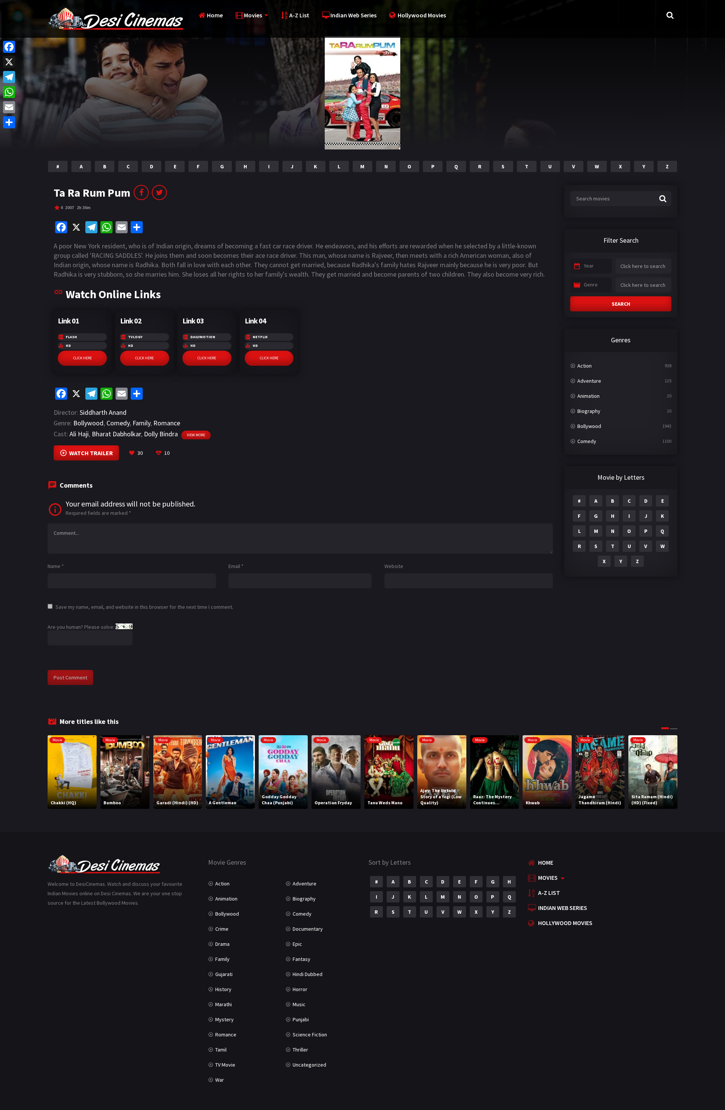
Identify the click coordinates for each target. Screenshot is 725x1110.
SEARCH (621, 303)
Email (236, 566)
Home (215, 15)
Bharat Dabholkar (116, 434)
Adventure (589, 380)
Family (141, 423)
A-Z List (299, 15)
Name (56, 566)
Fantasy (301, 959)
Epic (297, 944)
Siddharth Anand (103, 412)
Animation (588, 396)
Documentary (308, 928)
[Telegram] (9, 77)
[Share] (9, 122)
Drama (222, 944)
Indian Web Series (353, 15)
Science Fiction (310, 1034)
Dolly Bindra (161, 434)
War (219, 1079)
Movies (253, 15)
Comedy (118, 423)
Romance (166, 423)
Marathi (223, 1004)
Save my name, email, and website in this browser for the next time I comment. (144, 606)
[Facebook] (9, 46)
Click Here (82, 358)
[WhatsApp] (9, 92)
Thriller (300, 1049)
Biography (588, 411)
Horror (300, 989)
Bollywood (88, 423)
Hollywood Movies (422, 15)
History (223, 989)
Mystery (224, 1019)
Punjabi (301, 1019)
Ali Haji (79, 434)
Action (584, 365)
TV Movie (225, 1064)
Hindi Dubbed (307, 974)
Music (299, 1004)
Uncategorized (309, 1064)
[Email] (9, 107)
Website (393, 566)
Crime (221, 928)
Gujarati (224, 974)
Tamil (221, 1049)
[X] (9, 61)
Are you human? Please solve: (82, 627)
